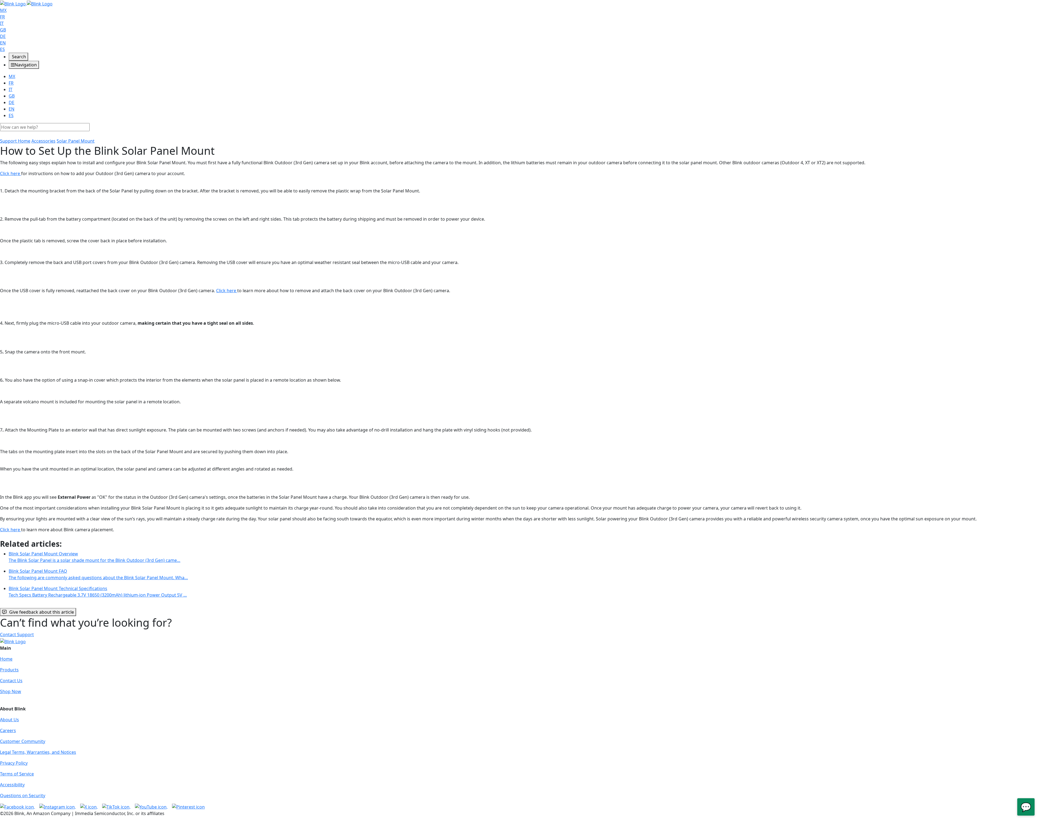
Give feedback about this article (41, 612)
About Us (9, 720)
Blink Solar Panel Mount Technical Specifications (98, 591)
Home (6, 659)
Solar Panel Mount (76, 141)
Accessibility (12, 785)
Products (9, 670)
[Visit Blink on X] (89, 806)
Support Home (15, 141)
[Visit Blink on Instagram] (57, 806)
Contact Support (17, 635)
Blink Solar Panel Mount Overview (94, 557)
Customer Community (22, 741)
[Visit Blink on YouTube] (151, 806)
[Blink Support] (26, 3)
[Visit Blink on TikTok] (116, 806)
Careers (8, 730)
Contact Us (11, 681)
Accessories (43, 141)
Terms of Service (17, 774)
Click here (10, 173)
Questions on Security (22, 796)
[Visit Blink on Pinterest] (188, 806)
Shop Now (10, 691)
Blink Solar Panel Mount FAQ (98, 574)
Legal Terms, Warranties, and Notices (38, 752)
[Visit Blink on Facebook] (17, 806)
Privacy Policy (14, 763)
